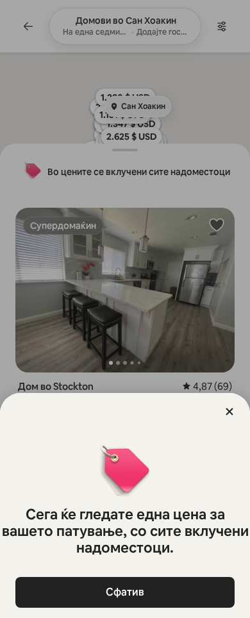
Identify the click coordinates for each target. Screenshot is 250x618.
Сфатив (125, 592)
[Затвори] (229, 411)
